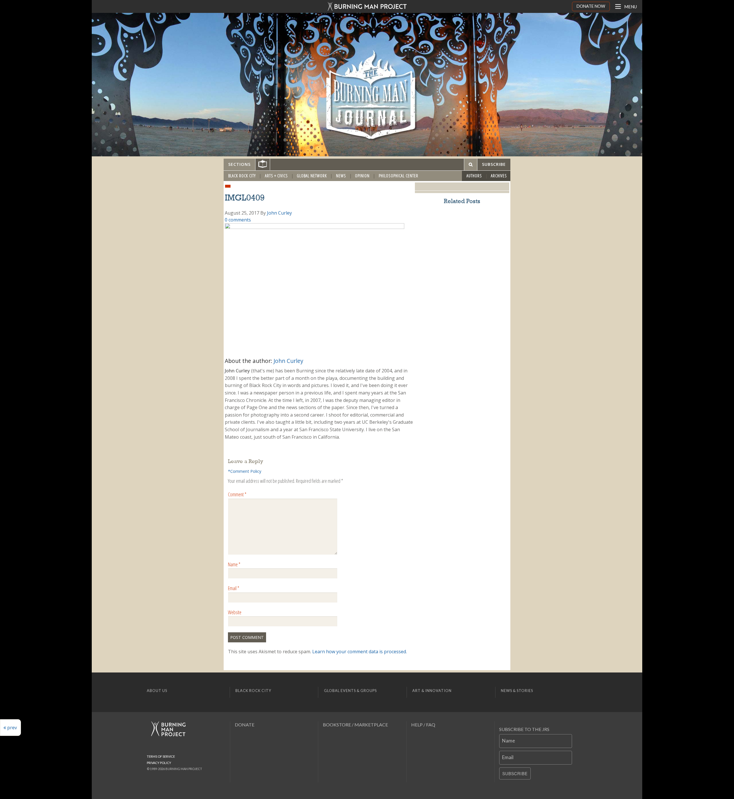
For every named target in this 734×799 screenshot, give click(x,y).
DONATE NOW (591, 6)
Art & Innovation (432, 690)
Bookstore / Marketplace (355, 724)
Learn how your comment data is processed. (359, 651)
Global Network (312, 175)
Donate (244, 724)
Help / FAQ (423, 724)
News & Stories (517, 690)
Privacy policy (159, 763)
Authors (474, 175)
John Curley (279, 213)
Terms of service (161, 756)
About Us (157, 690)
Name (234, 564)
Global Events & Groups (350, 690)
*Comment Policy (244, 471)
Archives (499, 175)
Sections (239, 164)
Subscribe (515, 773)
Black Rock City (242, 175)
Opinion (362, 175)
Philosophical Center (398, 175)
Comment (237, 494)
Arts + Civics (276, 175)
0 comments (238, 220)
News (341, 175)
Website (234, 612)
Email (233, 588)
